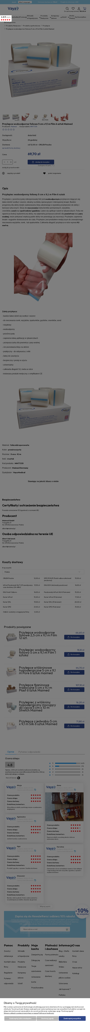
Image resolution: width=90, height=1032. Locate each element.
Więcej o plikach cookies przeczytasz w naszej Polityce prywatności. (29, 1013)
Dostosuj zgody (47, 1018)
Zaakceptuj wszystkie (72, 1018)
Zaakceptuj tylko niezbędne (20, 1018)
